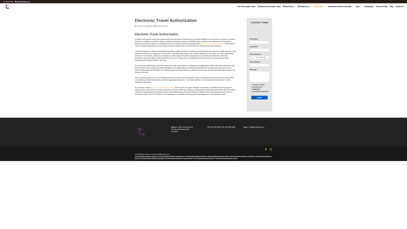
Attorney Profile (382, 7)
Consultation (369, 7)
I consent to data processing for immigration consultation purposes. (260, 89)
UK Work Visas (288, 7)
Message (253, 69)
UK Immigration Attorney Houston (146, 156)
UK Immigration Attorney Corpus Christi (178, 158)
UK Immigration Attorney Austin (218, 156)
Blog (391, 7)
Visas (358, 7)
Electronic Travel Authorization (212, 44)
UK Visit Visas (318, 7)
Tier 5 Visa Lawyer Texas (246, 7)
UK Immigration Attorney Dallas (195, 156)
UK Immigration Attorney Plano (203, 158)
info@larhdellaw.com (256, 127)
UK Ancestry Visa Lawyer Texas (269, 7)
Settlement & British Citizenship (339, 7)
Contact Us (400, 7)
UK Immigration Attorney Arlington (152, 158)
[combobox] (252, 57)
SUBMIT (259, 97)
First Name (254, 39)
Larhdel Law (141, 26)
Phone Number (255, 54)
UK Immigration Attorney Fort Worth (242, 156)
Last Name (254, 46)
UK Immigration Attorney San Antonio (171, 156)
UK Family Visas (303, 7)
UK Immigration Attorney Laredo (226, 158)
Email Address (255, 62)
